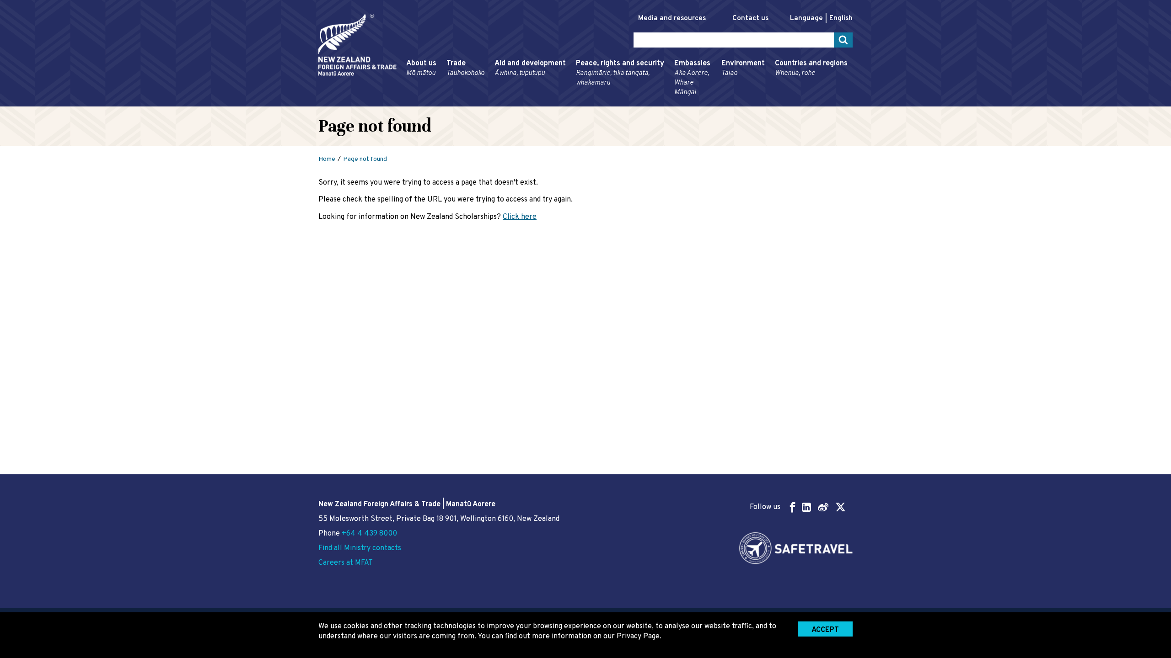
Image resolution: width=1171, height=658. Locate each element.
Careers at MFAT (345, 563)
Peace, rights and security (620, 73)
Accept (825, 630)
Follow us (765, 507)
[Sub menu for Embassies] (671, 102)
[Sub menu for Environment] (718, 102)
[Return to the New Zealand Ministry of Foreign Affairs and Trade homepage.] (357, 45)
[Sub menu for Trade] (443, 102)
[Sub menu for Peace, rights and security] (573, 102)
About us (421, 68)
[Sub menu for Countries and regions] (772, 102)
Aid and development (530, 68)
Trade (465, 68)
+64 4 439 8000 (369, 533)
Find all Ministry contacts (359, 548)
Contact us (750, 18)
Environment (743, 68)
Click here (520, 217)
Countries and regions (811, 68)
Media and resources (672, 18)
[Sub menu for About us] (403, 102)
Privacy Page (638, 636)
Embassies (692, 78)
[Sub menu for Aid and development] (491, 102)
